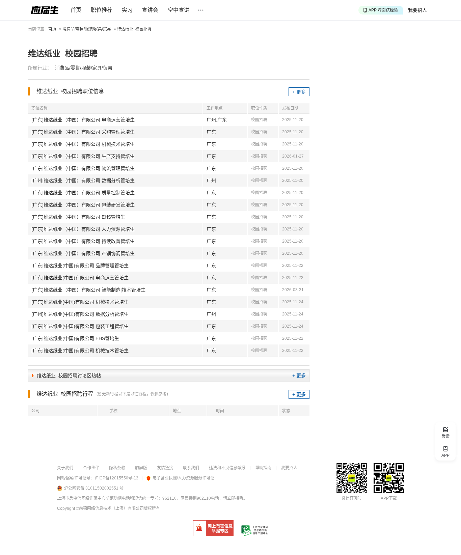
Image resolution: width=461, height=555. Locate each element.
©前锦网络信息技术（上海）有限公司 (110, 508)
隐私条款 (117, 468)
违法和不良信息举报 (227, 468)
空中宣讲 (178, 10)
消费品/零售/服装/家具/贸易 (86, 29)
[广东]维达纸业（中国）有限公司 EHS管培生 (78, 217)
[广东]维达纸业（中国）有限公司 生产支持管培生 (83, 156)
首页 (76, 10)
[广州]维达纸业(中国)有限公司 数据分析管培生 (80, 314)
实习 (127, 10)
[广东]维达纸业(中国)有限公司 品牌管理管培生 (80, 265)
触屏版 (141, 468)
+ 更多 (299, 91)
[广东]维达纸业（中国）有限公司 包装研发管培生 (83, 204)
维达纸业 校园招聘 (134, 29)
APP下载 (389, 498)
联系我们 (191, 468)
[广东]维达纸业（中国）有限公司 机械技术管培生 (83, 144)
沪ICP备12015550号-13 (116, 478)
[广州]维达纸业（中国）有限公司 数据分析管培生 (83, 180)
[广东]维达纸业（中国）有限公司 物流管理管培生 (83, 168)
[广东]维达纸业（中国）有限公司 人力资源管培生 (83, 229)
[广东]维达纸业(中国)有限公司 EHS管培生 (75, 338)
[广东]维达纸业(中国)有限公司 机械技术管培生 (80, 302)
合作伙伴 (91, 468)
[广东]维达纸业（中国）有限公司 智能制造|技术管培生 (88, 290)
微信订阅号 (352, 498)
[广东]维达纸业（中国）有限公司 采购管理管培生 (83, 132)
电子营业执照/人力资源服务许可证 (183, 478)
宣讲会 (150, 10)
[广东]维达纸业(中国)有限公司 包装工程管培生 (80, 326)
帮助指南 (263, 468)
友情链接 (165, 468)
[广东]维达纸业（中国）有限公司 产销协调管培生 (83, 253)
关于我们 (65, 468)
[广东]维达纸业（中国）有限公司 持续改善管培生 (83, 241)
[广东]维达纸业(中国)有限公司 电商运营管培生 (80, 277)
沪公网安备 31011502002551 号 (94, 488)
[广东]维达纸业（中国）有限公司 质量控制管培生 (83, 192)
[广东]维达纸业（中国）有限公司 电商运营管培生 (83, 119)
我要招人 (417, 10)
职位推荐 (101, 10)
